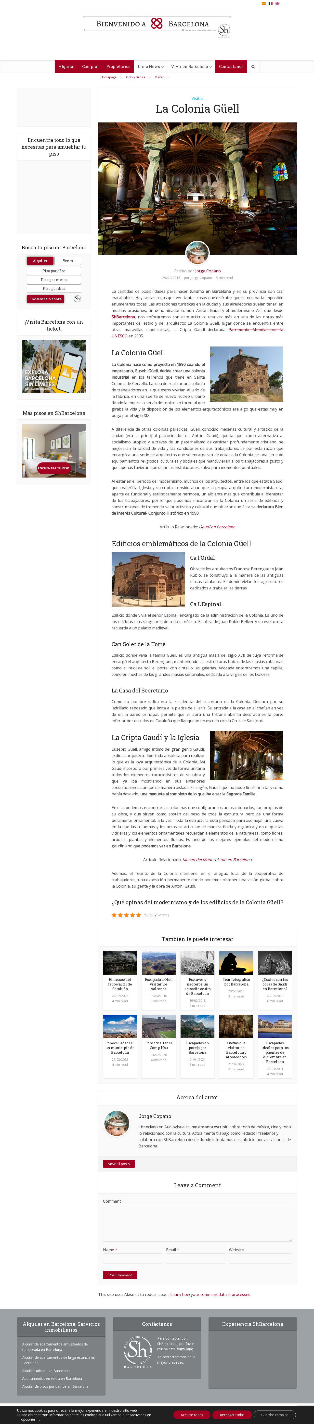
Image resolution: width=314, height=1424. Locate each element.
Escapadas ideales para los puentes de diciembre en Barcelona (275, 1052)
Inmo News (149, 66)
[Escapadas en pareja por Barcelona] (197, 1026)
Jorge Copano (208, 271)
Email (172, 1249)
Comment (112, 1201)
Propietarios (118, 66)
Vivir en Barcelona (189, 66)
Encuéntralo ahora (45, 299)
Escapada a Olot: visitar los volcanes (158, 984)
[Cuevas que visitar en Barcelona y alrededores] (236, 1026)
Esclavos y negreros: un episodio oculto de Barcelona (197, 986)
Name (110, 1249)
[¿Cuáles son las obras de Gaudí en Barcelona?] (275, 962)
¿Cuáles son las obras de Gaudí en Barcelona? (275, 984)
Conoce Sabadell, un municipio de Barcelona (119, 1048)
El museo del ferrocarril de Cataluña (120, 984)
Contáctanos (231, 66)
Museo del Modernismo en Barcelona (217, 859)
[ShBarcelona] (157, 24)
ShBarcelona (123, 316)
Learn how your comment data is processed (210, 1294)
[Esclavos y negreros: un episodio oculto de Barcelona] (197, 962)
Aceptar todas (192, 1414)
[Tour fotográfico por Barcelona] (236, 962)
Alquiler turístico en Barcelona (46, 1370)
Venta (68, 260)
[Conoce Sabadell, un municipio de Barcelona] (120, 1026)
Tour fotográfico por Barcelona (236, 981)
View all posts (119, 1163)
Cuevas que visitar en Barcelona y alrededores (236, 1050)
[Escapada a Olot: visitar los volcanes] (159, 962)
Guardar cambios (274, 1414)
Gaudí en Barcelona (217, 527)
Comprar (90, 66)
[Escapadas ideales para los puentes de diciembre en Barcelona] (275, 1026)
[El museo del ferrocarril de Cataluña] (120, 962)
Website (236, 1249)
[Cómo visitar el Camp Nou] (159, 1026)
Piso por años (53, 270)
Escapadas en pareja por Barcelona (197, 1048)
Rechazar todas (232, 1414)
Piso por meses (54, 279)
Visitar (197, 98)
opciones (28, 1419)
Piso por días (54, 288)
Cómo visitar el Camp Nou (158, 1045)
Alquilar (66, 66)
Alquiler (40, 260)
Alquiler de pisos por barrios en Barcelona (55, 1386)
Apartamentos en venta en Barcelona (52, 1378)
